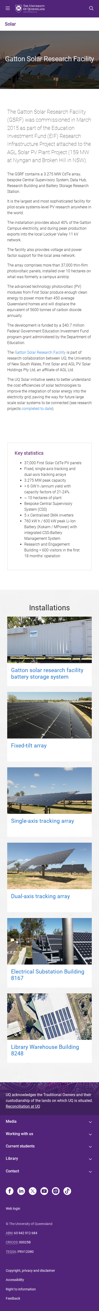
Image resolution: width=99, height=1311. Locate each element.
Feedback (13, 1298)
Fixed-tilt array (29, 745)
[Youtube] (44, 1191)
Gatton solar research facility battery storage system (47, 673)
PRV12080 (26, 1252)
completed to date (37, 408)
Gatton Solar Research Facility (40, 352)
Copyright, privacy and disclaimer (30, 1270)
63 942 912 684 (25, 1233)
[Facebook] (9, 1191)
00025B (25, 1242)
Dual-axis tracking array (40, 896)
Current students (20, 1146)
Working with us (19, 1133)
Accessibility (15, 1280)
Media (11, 1121)
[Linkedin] (21, 1191)
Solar (10, 24)
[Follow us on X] (33, 1191)
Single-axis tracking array (42, 821)
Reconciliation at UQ (23, 1106)
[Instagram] (56, 1191)
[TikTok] (67, 1191)
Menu (7, 8)
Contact (12, 1171)
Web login (13, 1208)
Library (12, 1158)
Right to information (21, 1289)
